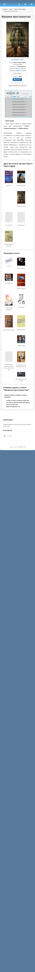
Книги (11, 9)
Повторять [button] (26, 96)
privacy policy (6, 426)
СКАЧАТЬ (17, 79)
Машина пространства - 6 (19, 112)
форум (10, 424)
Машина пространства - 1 (19, 99)
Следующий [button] (14, 93)
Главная (5, 9)
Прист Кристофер (19, 9)
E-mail (10, 436)
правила (28, 424)
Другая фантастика (17, 59)
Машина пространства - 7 (19, 115)
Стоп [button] (17, 93)
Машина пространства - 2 (19, 101)
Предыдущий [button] (7, 93)
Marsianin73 (22, 66)
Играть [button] (11, 93)
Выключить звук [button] (11, 96)
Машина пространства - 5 (19, 109)
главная (5, 424)
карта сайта (22, 424)
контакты (15, 424)
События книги (17, 73)
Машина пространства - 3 (19, 104)
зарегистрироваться (13, 406)
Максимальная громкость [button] (18, 96)
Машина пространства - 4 (19, 107)
